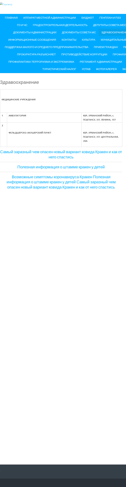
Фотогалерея (106, 69)
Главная (11, 17)
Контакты (69, 39)
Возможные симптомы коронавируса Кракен (52, 176)
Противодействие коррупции (84, 54)
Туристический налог (59, 69)
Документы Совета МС (79, 32)
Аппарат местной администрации (49, 17)
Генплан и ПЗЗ (110, 17)
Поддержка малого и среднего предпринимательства (46, 47)
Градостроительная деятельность (60, 25)
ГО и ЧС (22, 25)
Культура (88, 39)
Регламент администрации (101, 61)
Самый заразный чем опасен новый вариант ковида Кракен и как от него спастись (61, 154)
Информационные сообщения (32, 39)
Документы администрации (34, 32)
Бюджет (87, 17)
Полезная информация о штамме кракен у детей (61, 166)
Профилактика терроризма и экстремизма (41, 61)
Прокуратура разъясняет (36, 54)
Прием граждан (106, 47)
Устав (86, 69)
